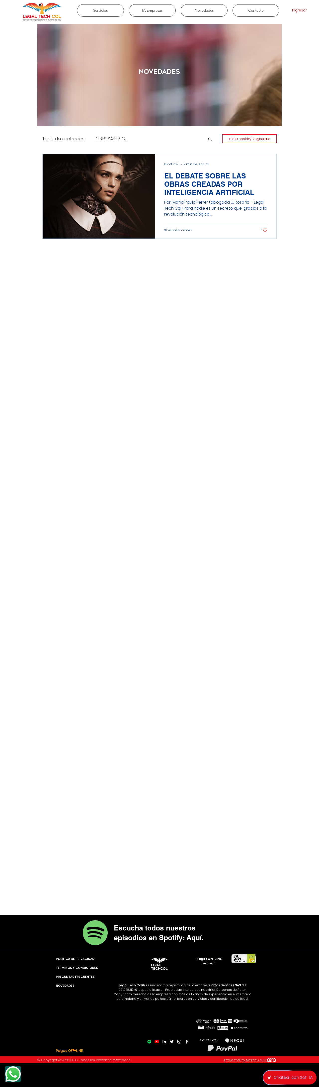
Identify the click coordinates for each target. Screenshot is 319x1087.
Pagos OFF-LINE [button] (69, 1050)
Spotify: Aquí (180, 937)
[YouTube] (156, 1041)
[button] (210, 139)
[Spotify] (149, 1041)
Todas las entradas (63, 139)
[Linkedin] (164, 1041)
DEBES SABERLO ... (110, 139)
